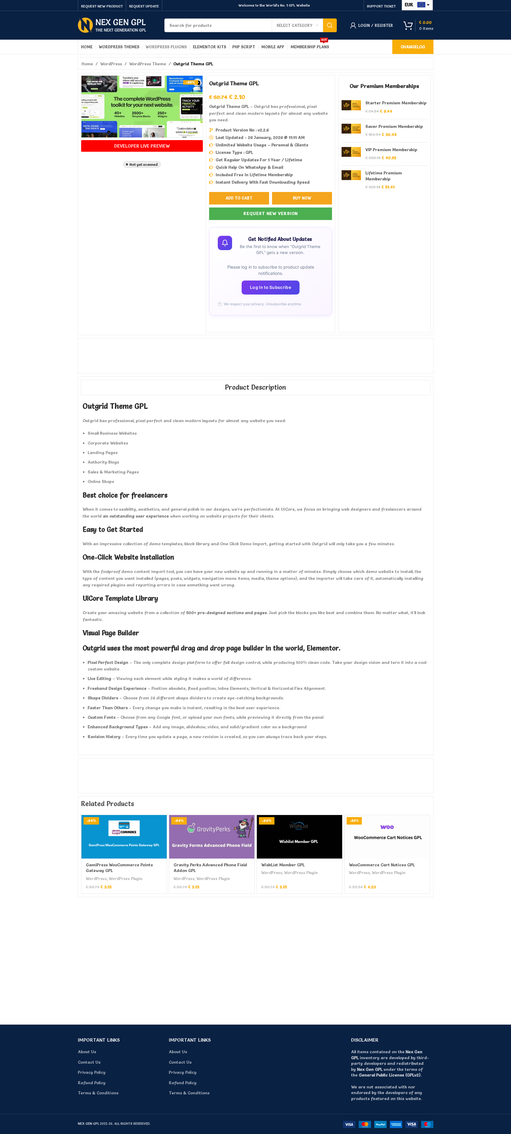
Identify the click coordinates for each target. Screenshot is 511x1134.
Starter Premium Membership (396, 103)
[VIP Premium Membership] (351, 154)
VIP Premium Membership (391, 149)
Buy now (302, 198)
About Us (87, 1051)
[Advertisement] (255, 354)
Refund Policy (92, 1082)
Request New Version (270, 213)
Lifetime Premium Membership (383, 176)
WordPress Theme (147, 63)
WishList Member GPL (283, 864)
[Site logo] (112, 24)
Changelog (413, 46)
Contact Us (89, 1062)
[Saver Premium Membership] (351, 131)
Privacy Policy (92, 1072)
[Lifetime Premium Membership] (351, 180)
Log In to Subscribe (270, 287)
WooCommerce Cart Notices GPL (382, 864)
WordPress (111, 63)
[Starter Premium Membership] (351, 107)
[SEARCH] (330, 25)
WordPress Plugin (125, 878)
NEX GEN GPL (88, 1123)
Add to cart (239, 198)
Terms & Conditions (98, 1093)
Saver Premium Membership (394, 126)
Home (87, 63)
